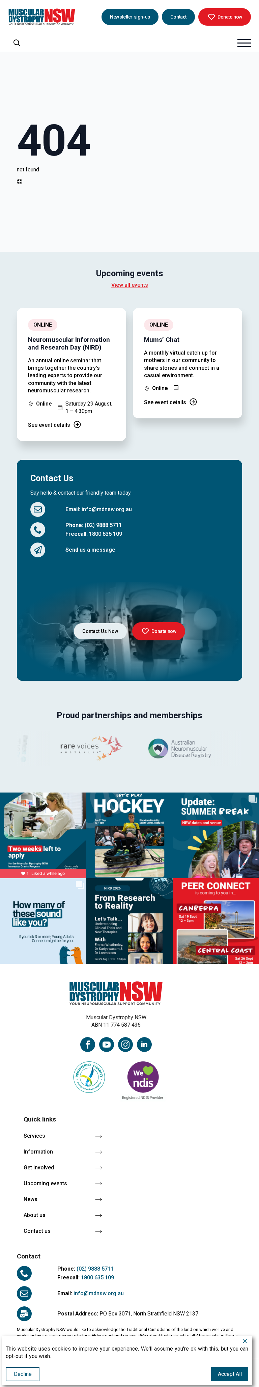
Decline (23, 1374)
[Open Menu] (244, 43)
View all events (129, 285)
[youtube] (106, 1044)
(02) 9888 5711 (103, 525)
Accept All (230, 1374)
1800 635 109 (105, 534)
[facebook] (87, 1044)
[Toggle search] (17, 43)
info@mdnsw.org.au (107, 509)
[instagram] (125, 1044)
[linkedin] (144, 1044)
